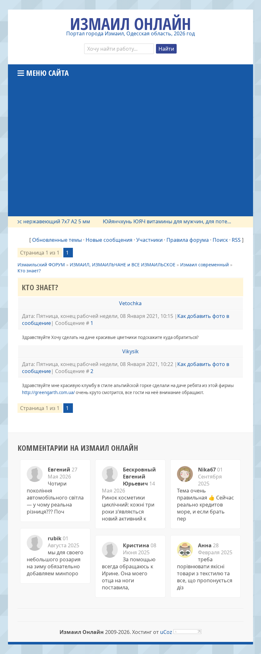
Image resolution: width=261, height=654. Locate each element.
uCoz (166, 632)
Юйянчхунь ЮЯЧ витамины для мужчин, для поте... (161, 221)
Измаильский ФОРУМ (41, 265)
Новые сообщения (109, 239)
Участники (149, 239)
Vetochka (130, 303)
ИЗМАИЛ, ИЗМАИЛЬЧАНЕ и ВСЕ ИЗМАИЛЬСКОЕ (122, 265)
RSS (236, 239)
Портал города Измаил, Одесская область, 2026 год (130, 33)
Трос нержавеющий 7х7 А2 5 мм (44, 221)
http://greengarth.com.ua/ (48, 392)
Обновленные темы (57, 239)
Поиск (220, 239)
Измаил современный (204, 265)
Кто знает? (29, 271)
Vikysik (130, 351)
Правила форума (187, 239)
